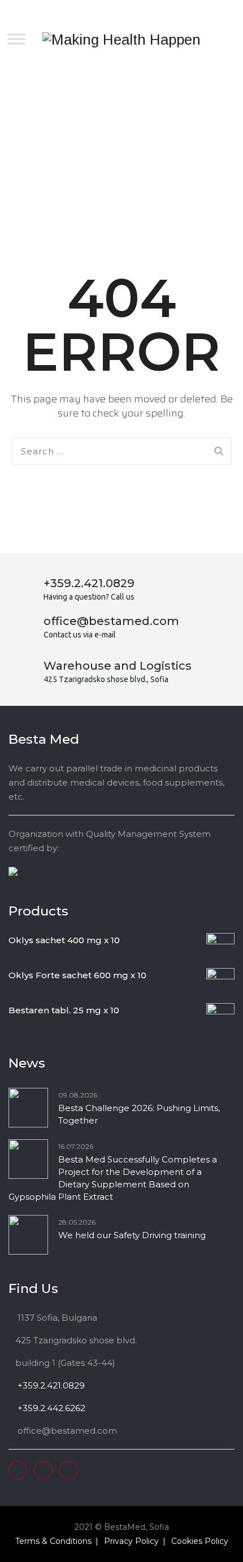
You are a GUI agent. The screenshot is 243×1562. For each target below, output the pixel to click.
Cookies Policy (199, 1541)
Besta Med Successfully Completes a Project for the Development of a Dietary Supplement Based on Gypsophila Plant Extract (112, 1178)
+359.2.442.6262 (50, 1408)
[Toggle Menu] (16, 38)
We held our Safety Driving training (132, 1235)
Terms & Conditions (53, 1541)
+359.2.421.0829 (50, 1385)
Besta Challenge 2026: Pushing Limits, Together (139, 1114)
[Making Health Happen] (121, 39)
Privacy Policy (131, 1541)
